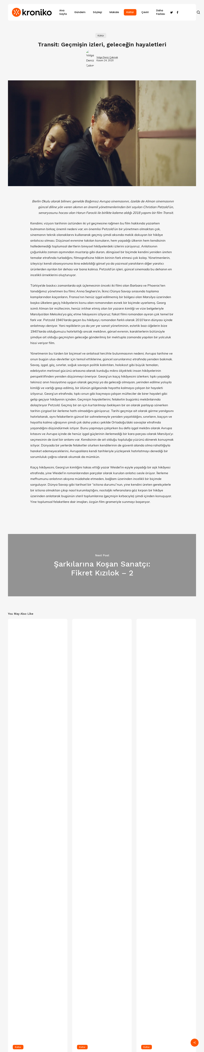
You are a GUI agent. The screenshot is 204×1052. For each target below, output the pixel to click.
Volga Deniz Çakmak (107, 57)
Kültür (101, 35)
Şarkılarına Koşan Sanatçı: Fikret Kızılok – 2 (102, 565)
